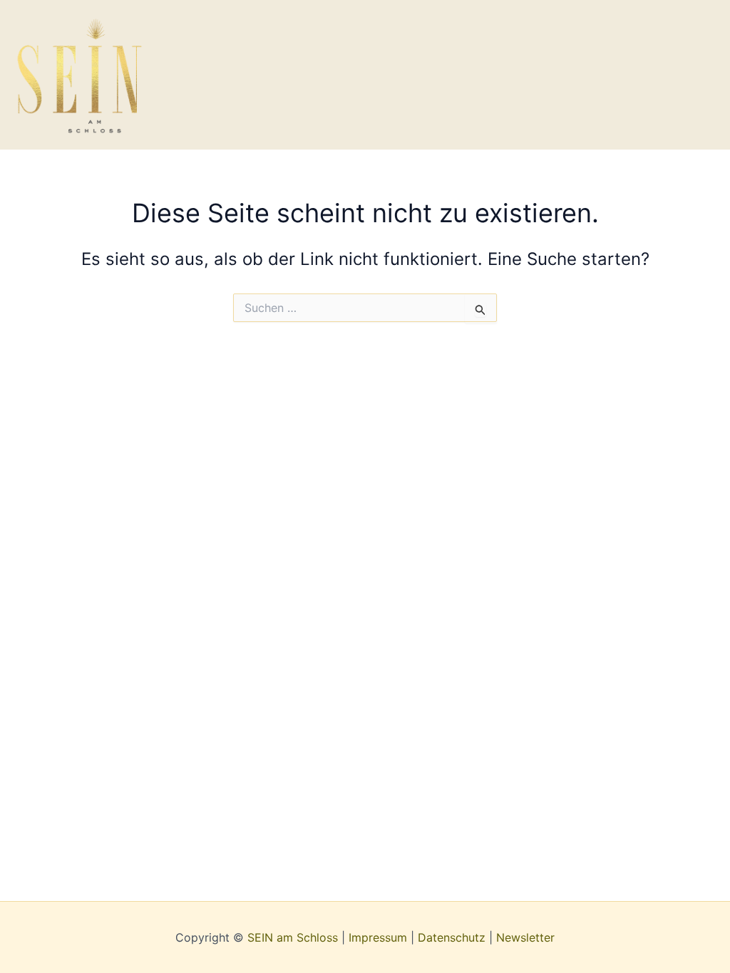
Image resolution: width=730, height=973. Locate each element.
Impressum (378, 937)
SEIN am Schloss (292, 937)
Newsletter (525, 937)
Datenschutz (451, 937)
